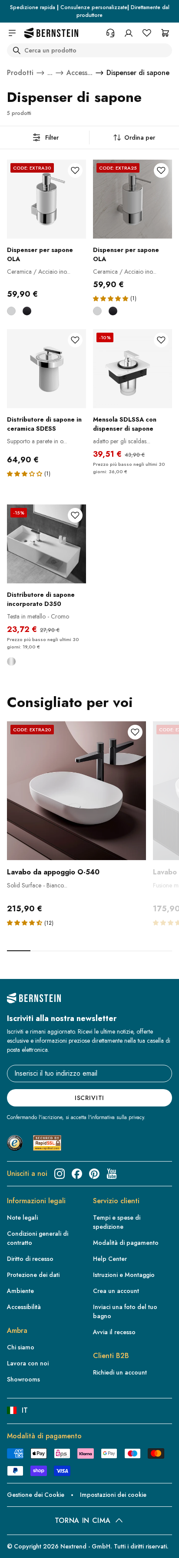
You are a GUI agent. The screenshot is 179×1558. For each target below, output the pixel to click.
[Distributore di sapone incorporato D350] (46, 543)
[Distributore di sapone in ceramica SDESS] (46, 368)
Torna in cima (82, 1520)
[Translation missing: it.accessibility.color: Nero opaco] (27, 311)
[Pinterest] (94, 1173)
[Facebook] (77, 1173)
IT (25, 1410)
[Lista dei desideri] (147, 33)
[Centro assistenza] (110, 33)
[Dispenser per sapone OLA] (46, 199)
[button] (110, 298)
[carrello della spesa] (165, 33)
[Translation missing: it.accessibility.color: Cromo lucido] (11, 311)
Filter (52, 137)
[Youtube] (111, 1173)
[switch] (19, 1543)
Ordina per (139, 137)
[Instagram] (59, 1173)
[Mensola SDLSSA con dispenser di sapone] (132, 368)
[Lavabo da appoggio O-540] (76, 790)
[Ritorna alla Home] (51, 33)
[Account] (129, 33)
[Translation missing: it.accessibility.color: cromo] (11, 661)
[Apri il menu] (12, 33)
